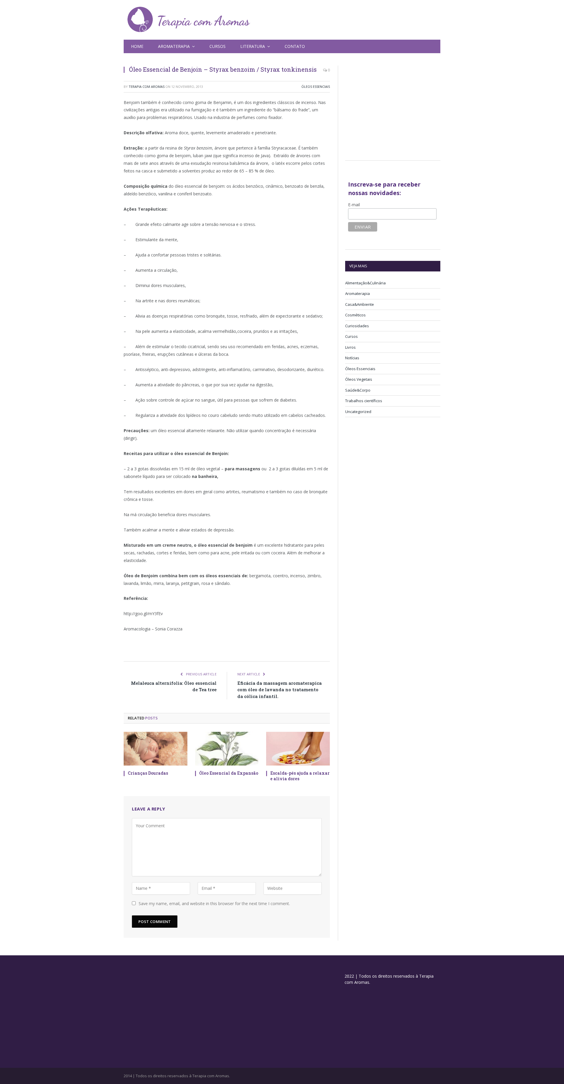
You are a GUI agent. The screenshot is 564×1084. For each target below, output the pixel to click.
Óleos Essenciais (315, 86)
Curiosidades (357, 325)
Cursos (217, 46)
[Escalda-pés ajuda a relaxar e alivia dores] (298, 749)
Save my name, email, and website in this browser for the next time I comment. (214, 903)
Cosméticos (355, 315)
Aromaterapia (357, 293)
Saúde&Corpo (357, 390)
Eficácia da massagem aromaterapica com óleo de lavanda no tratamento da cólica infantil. (279, 689)
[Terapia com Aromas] (189, 20)
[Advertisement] (394, 107)
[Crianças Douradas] (155, 749)
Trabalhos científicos (363, 400)
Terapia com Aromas (146, 86)
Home (137, 46)
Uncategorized (358, 411)
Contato (295, 46)
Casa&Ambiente (359, 304)
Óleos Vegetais (358, 379)
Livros (350, 347)
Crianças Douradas (148, 773)
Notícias (352, 357)
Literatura (252, 46)
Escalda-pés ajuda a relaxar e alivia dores (300, 775)
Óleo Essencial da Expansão (228, 773)
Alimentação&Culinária (365, 283)
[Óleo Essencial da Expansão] (227, 749)
